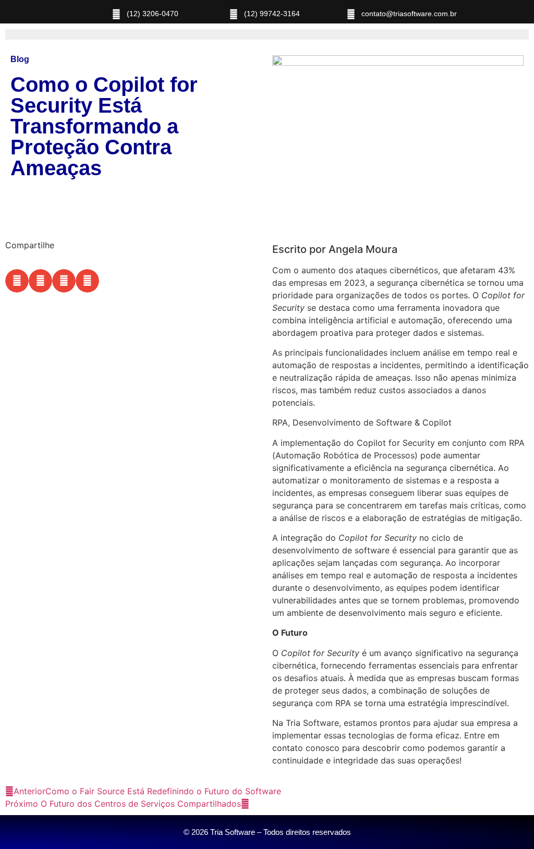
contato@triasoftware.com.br (409, 13)
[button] (17, 281)
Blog (19, 59)
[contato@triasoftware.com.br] (351, 14)
